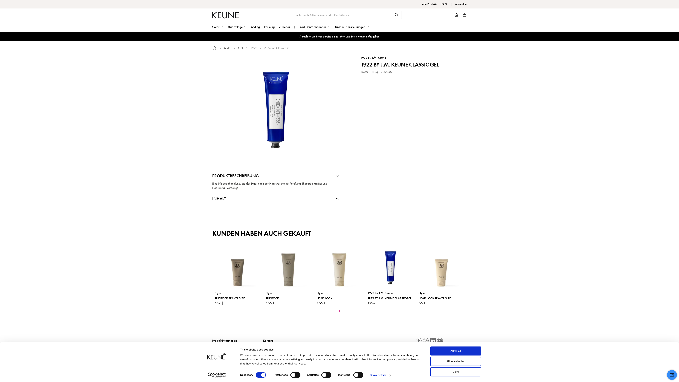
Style (227, 48)
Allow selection (455, 361)
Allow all (455, 350)
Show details (378, 375)
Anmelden (305, 36)
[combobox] (347, 15)
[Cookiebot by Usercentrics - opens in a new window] (216, 375)
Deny (455, 371)
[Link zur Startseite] (214, 48)
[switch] (295, 375)
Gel (240, 48)
